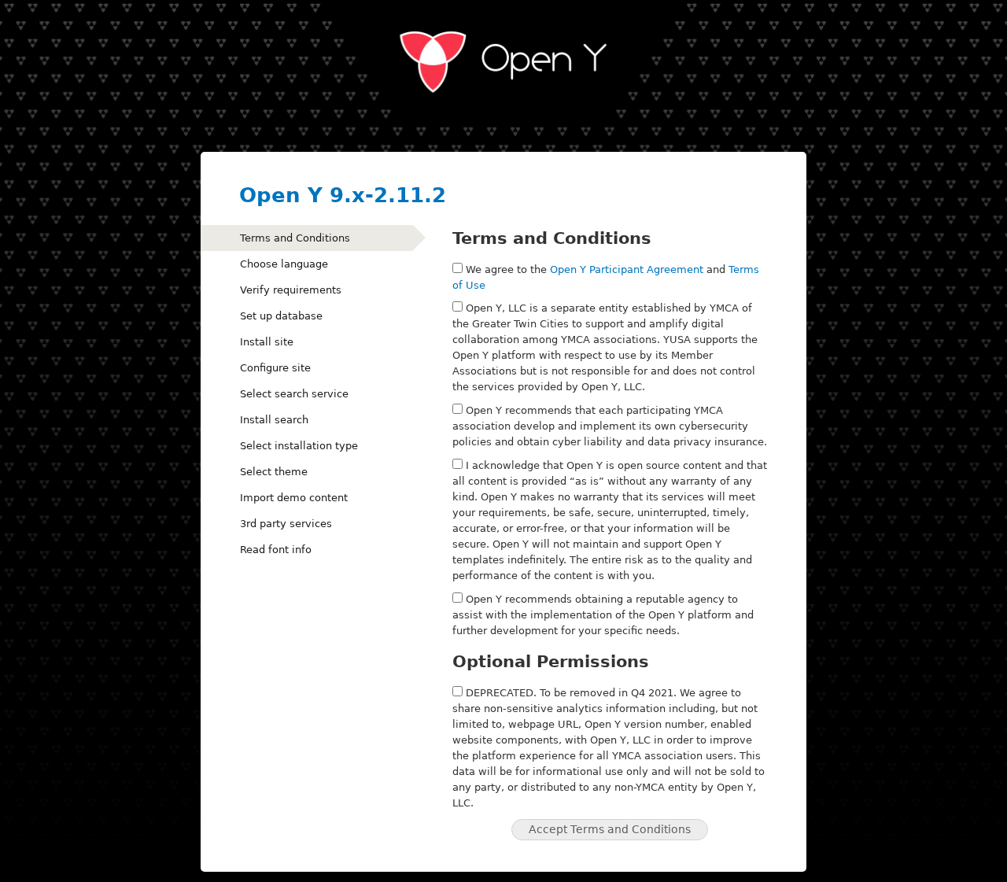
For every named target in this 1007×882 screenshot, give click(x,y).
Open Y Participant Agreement (626, 269)
